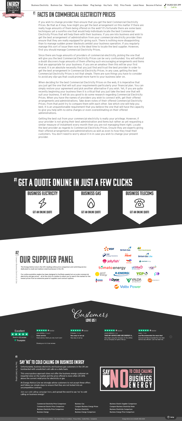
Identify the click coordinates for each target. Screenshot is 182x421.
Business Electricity (40, 5)
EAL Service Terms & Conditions (63, 419)
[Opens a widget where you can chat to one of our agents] (171, 417)
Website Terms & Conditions (45, 419)
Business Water (81, 5)
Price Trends (125, 5)
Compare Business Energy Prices (86, 406)
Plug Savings (95, 5)
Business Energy (43, 412)
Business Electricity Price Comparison (50, 409)
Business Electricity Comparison (121, 409)
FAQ (116, 5)
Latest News (138, 5)
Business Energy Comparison (85, 412)
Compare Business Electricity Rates (122, 406)
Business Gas (56, 5)
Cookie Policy (86, 419)
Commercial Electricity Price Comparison (51, 404)
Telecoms (68, 5)
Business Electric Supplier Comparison (123, 404)
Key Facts (108, 5)
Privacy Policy (77, 419)
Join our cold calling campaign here (36, 392)
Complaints (94, 419)
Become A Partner (154, 5)
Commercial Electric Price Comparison (50, 406)
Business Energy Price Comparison (122, 412)
